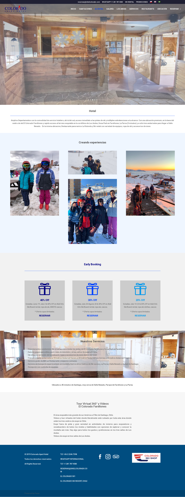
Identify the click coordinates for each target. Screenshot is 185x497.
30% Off (92, 300)
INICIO (73, 9)
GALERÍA (110, 9)
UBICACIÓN (162, 9)
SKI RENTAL (129, 2)
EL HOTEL (99, 9)
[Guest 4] (150, 215)
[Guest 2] (34, 215)
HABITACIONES (85, 9)
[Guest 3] (92, 243)
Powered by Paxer (32, 493)
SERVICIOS (133, 9)
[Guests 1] (92, 174)
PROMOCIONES (142, 2)
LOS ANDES (121, 9)
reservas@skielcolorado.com (89, 2)
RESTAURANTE (148, 9)
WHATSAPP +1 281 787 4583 (112, 2)
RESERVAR (174, 9)
